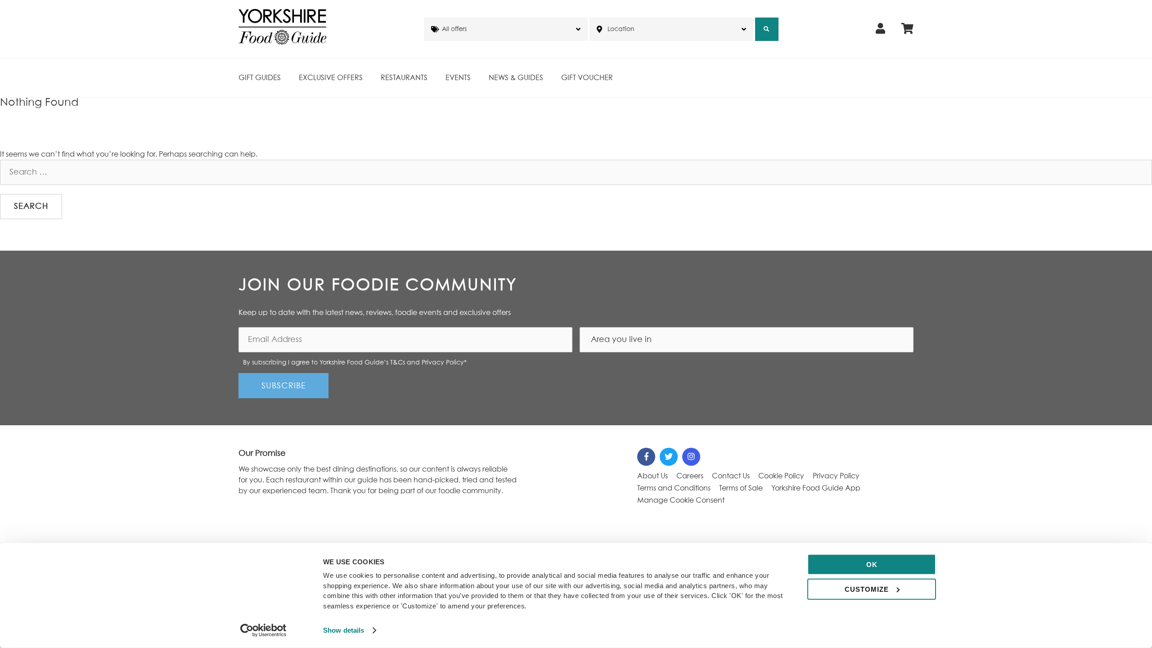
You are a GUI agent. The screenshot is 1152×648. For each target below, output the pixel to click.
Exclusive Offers (331, 77)
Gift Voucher (587, 77)
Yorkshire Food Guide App (815, 488)
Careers (689, 476)
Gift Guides (259, 77)
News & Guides (516, 77)
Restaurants (404, 77)
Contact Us (731, 476)
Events (458, 77)
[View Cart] (907, 29)
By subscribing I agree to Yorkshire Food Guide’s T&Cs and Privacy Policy (355, 363)
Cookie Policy (781, 476)
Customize (867, 589)
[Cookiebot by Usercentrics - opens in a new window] (263, 630)
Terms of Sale (741, 488)
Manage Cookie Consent (680, 500)
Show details (343, 630)
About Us (652, 476)
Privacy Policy (836, 476)
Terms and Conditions (674, 488)
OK (872, 564)
